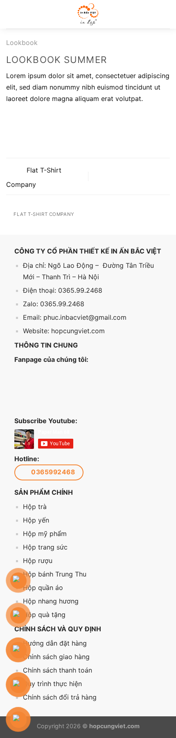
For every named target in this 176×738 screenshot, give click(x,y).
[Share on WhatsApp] (11, 119)
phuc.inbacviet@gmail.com (84, 317)
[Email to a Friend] (41, 119)
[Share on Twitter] (31, 119)
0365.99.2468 (80, 290)
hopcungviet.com (78, 331)
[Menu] (12, 14)
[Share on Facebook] (21, 119)
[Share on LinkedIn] (61, 119)
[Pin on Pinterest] (51, 119)
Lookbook (22, 42)
